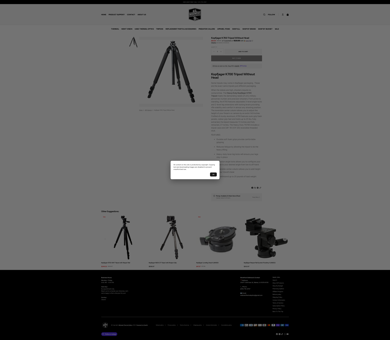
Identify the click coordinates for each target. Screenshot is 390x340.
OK (213, 174)
